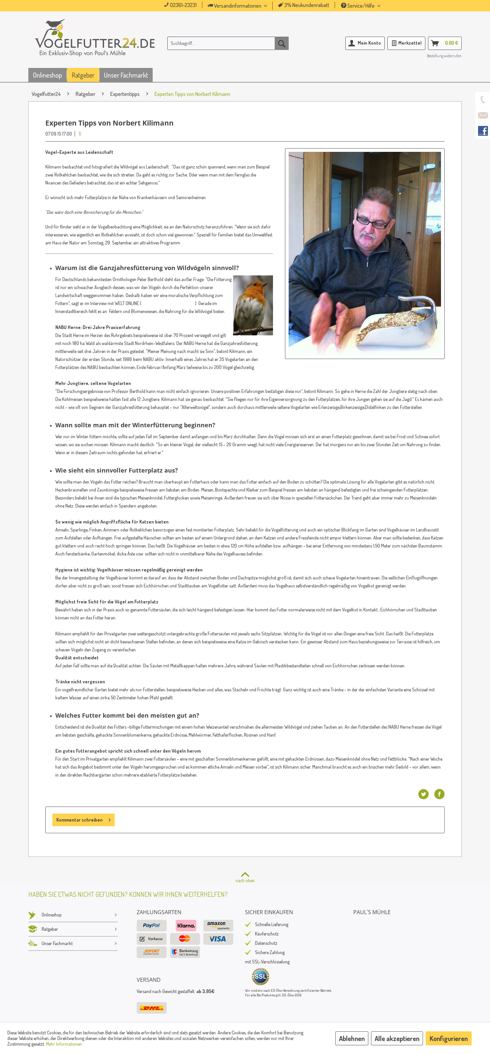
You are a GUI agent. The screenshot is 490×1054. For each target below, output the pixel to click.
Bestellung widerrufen (444, 55)
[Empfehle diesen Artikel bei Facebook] (439, 794)
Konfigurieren (449, 1038)
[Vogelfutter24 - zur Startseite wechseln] (95, 44)
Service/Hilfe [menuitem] (361, 5)
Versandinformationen (237, 5)
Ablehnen (352, 1038)
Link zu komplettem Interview (168, 303)
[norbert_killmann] (365, 253)
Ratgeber (50, 929)
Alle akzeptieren (397, 1038)
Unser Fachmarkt (57, 943)
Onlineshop (52, 914)
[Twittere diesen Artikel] (426, 794)
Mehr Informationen (64, 1044)
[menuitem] (246, 6)
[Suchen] (282, 43)
